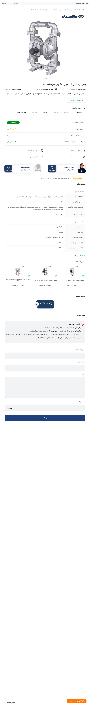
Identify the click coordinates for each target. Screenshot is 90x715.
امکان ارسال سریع (34, 157)
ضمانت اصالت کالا (75, 157)
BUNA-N (66, 113)
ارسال (45, 418)
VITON (34, 113)
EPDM (45, 113)
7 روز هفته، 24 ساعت (32, 151)
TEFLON (55, 113)
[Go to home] (82, 10)
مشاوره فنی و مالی (75, 151)
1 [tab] (46, 78)
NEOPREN (79, 113)
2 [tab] (44, 78)
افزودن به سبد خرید (75, 701)
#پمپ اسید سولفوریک (76, 101)
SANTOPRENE (21, 113)
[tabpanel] (45, 45)
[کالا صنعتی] (82, 3)
